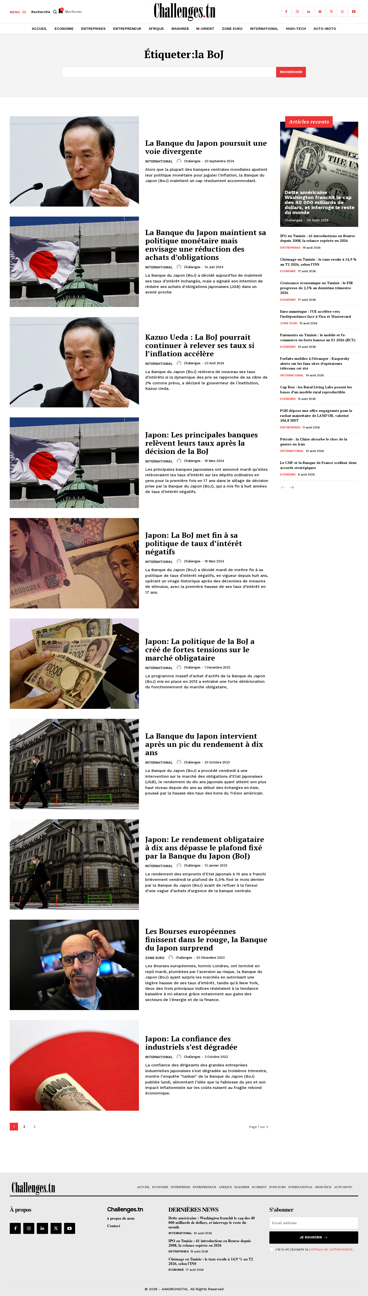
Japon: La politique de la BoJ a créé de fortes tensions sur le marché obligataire (200, 649)
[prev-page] (283, 487)
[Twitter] (331, 11)
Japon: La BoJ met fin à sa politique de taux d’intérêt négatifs (193, 543)
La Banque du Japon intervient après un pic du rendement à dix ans (204, 744)
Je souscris (311, 1237)
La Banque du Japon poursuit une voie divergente (206, 147)
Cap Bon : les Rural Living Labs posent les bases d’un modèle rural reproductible (316, 389)
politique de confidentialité (330, 1249)
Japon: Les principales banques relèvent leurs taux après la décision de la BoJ (201, 443)
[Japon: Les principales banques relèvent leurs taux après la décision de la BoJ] (74, 462)
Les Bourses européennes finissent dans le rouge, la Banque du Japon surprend (206, 939)
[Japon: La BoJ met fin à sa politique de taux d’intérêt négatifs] (74, 563)
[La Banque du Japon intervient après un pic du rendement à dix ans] (74, 764)
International (159, 161)
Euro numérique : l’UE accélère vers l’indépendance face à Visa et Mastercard (315, 314)
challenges (192, 161)
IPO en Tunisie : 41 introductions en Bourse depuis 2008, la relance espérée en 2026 (317, 238)
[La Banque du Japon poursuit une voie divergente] (74, 161)
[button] (45, 12)
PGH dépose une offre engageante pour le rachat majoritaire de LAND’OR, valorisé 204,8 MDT (316, 415)
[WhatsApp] (342, 11)
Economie (288, 271)
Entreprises (290, 247)
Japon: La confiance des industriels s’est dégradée (191, 1043)
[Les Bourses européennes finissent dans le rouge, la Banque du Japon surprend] (74, 965)
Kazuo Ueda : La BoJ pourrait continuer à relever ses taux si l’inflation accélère (199, 345)
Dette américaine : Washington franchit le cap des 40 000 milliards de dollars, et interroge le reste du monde (319, 202)
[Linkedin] (308, 11)
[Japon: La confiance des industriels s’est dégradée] (74, 1065)
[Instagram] (297, 11)
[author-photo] (179, 161)
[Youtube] (353, 11)
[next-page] (34, 1126)
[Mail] (320, 11)
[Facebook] (286, 11)
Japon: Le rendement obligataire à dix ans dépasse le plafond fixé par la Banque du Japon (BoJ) (204, 847)
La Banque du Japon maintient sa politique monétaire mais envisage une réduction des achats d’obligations (205, 244)
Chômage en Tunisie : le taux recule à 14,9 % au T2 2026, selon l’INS (318, 262)
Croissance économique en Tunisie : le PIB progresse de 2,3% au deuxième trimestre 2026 (316, 287)
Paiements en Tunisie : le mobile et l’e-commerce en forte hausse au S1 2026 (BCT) (317, 337)
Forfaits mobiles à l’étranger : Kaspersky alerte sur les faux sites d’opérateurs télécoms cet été (314, 363)
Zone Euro (154, 958)
